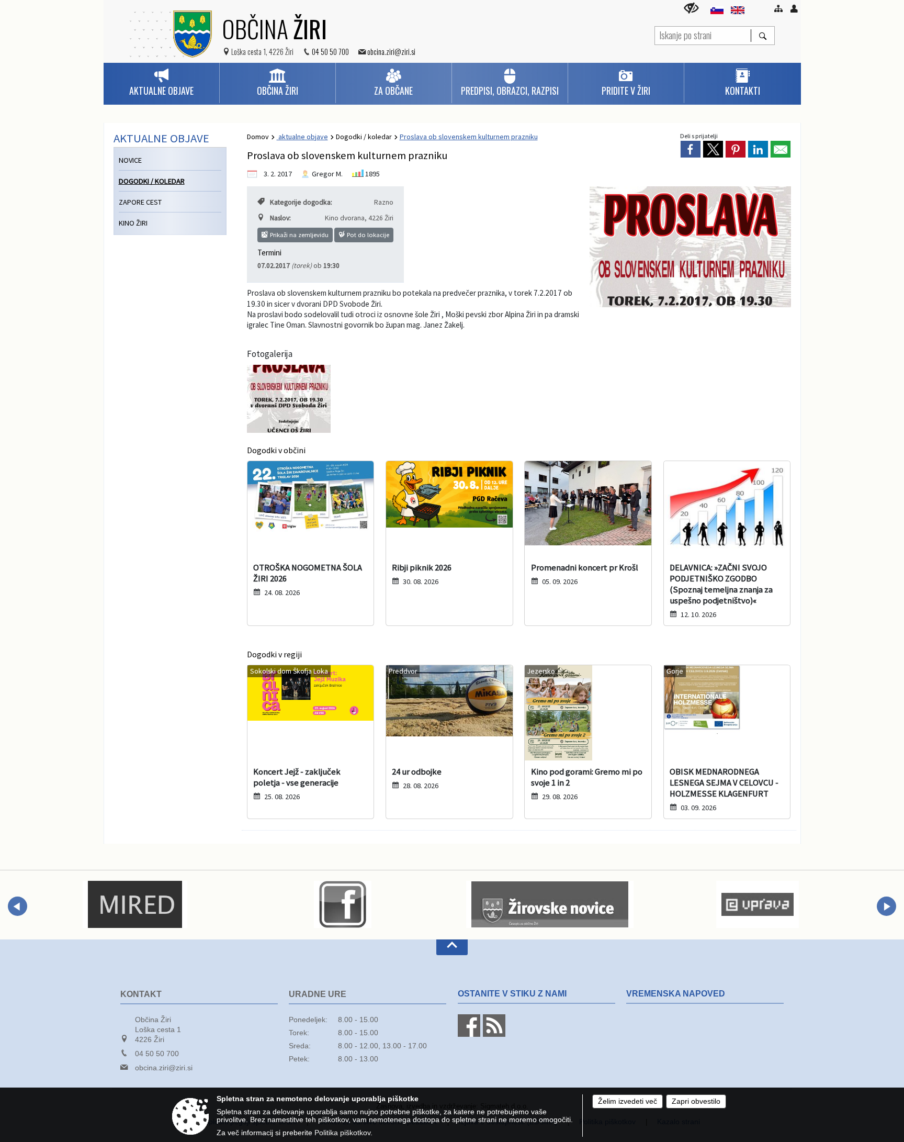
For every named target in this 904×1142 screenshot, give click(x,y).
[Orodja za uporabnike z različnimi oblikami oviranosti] (691, 8)
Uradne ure (317, 994)
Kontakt (141, 994)
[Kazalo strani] (778, 8)
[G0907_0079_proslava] (289, 399)
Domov (258, 136)
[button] (17, 906)
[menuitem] (161, 83)
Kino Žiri (133, 223)
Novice (130, 160)
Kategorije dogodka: (301, 202)
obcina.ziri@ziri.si (391, 51)
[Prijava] (794, 8)
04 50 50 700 (330, 51)
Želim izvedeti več (627, 1101)
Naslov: (280, 218)
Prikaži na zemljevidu (298, 235)
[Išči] (762, 35)
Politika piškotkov (342, 1133)
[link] (690, 149)
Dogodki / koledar (364, 136)
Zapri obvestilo (696, 1101)
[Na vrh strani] (452, 947)
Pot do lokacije (367, 235)
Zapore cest (140, 202)
